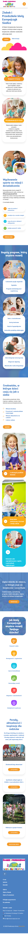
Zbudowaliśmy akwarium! (14, 764)
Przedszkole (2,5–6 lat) (14, 120)
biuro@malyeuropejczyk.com (12, 918)
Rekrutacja (15, 38)
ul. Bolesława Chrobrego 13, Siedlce (13, 913)
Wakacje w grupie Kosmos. (14, 827)
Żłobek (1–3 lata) (14, 79)
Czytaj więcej (14, 769)
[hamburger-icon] (24, 4)
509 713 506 (7, 916)
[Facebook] (4, 873)
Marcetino (22, 926)
